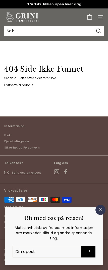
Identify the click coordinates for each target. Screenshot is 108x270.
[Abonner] (88, 251)
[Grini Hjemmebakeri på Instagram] (56, 171)
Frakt (8, 135)
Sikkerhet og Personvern (22, 148)
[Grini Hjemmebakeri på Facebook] (65, 171)
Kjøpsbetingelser (16, 141)
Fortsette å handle (18, 85)
